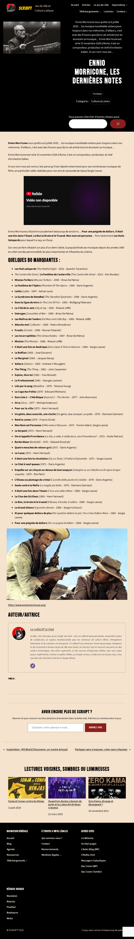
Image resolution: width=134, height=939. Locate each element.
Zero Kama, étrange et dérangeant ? (100, 802)
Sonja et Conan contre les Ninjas (26, 801)
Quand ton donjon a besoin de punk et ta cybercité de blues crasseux (65, 804)
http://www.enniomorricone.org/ (27, 605)
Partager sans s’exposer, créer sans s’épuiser (101, 749)
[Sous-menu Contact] (126, 11)
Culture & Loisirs (100, 101)
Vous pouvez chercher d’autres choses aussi (94, 117)
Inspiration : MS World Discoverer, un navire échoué (37, 749)
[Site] (32, 665)
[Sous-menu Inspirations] (126, 5)
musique (97, 93)
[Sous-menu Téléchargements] (100, 11)
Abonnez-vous (95, 727)
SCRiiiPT (25, 8)
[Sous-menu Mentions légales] (60, 855)
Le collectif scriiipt (42, 629)
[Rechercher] (118, 123)
